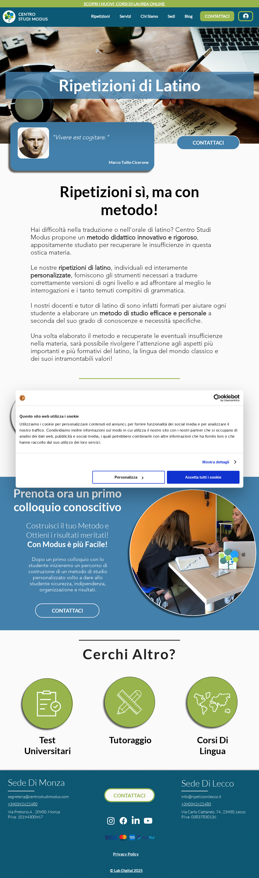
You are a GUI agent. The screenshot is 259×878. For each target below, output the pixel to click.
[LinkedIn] (136, 821)
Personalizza (126, 477)
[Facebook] (123, 821)
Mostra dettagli (215, 462)
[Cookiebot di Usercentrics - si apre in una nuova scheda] (217, 398)
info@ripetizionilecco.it (201, 796)
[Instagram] (111, 821)
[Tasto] (26, 16)
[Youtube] (148, 821)
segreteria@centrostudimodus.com (38, 796)
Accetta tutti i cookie (203, 477)
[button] (150, 16)
